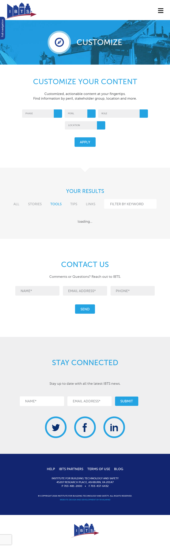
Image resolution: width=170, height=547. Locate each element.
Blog (118, 469)
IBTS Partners (71, 469)
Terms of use (98, 469)
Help (51, 469)
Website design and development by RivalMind (85, 500)
